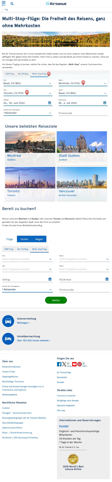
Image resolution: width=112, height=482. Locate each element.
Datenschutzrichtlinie (12, 427)
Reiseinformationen (11, 366)
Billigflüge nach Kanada (67, 400)
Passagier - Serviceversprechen (17, 412)
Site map (61, 410)
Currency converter (66, 395)
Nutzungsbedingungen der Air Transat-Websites (24, 417)
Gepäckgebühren (10, 376)
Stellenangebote (9, 394)
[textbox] (27, 258)
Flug (6, 9)
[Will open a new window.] (59, 364)
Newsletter (62, 377)
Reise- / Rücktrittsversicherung (17, 432)
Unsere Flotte (8, 371)
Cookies (6, 407)
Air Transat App (64, 372)
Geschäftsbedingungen (12, 422)
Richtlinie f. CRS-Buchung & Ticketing (19, 437)
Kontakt (60, 382)
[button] (9, 239)
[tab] (8, 249)
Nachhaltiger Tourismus (13, 381)
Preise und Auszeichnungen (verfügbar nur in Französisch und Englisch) (23, 388)
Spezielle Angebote (66, 405)
